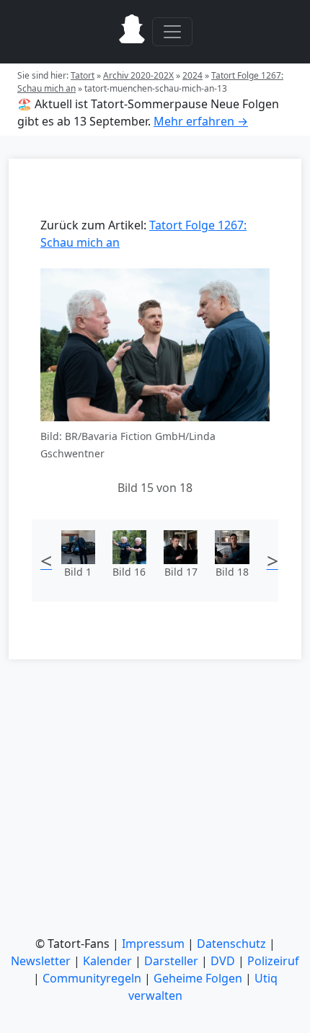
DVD (223, 961)
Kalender (107, 961)
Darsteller (171, 961)
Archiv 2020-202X (138, 75)
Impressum (153, 943)
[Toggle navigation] (172, 31)
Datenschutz (231, 943)
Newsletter (41, 961)
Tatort (82, 75)
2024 (192, 75)
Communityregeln (92, 978)
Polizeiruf (273, 961)
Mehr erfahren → (201, 121)
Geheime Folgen (198, 978)
